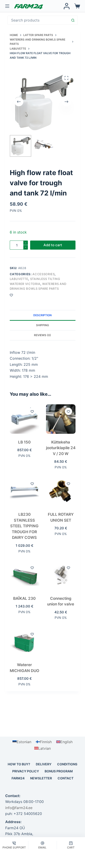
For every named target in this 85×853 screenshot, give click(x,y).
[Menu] (7, 6)
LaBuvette (19, 279)
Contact (65, 778)
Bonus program (59, 771)
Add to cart (53, 245)
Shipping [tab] (42, 325)
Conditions (67, 764)
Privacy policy (25, 771)
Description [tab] (42, 315)
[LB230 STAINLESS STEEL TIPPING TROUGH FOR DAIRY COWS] (24, 491)
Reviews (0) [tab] (42, 335)
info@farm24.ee (18, 807)
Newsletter (41, 778)
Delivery (43, 764)
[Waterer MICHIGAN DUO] (24, 641)
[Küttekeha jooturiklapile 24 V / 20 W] (60, 419)
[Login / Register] (66, 6)
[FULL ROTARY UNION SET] (60, 491)
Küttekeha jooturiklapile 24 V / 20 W (60, 448)
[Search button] (73, 20)
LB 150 (24, 442)
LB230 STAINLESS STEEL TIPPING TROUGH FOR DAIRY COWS (24, 526)
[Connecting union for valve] (60, 575)
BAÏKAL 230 (24, 598)
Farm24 (18, 778)
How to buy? (19, 764)
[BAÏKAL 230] (24, 575)
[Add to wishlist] (32, 411)
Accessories (43, 274)
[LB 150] (24, 419)
